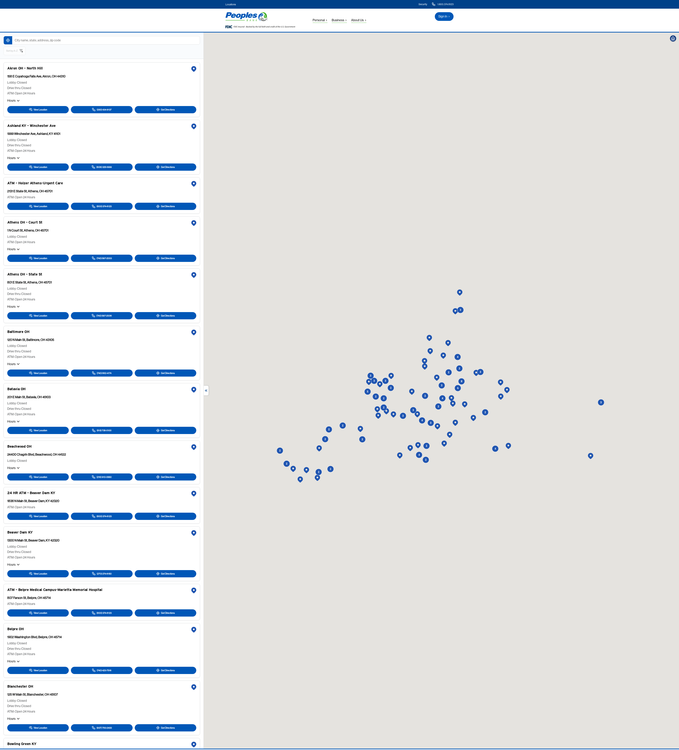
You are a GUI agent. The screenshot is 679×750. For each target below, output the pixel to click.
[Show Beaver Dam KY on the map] (193, 533)
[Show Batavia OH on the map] (193, 389)
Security (423, 4)
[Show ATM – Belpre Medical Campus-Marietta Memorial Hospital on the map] (193, 590)
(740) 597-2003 (104, 258)
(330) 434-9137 (104, 109)
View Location (40, 109)
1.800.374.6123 (445, 4)
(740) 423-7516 (104, 670)
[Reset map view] (673, 38)
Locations (230, 4)
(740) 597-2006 (104, 315)
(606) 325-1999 (104, 167)
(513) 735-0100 (104, 430)
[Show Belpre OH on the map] (193, 629)
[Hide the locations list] (206, 390)
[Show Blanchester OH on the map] (193, 687)
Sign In (442, 16)
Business (338, 20)
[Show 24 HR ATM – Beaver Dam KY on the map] (193, 493)
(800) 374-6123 (104, 206)
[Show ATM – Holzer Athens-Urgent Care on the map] (193, 184)
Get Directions (168, 109)
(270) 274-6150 (104, 573)
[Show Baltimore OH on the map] (193, 332)
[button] (424, 361)
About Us (357, 20)
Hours (11, 100)
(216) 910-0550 (104, 477)
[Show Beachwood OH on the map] (193, 447)
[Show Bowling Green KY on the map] (193, 744)
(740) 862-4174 (104, 373)
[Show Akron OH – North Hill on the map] (193, 69)
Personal (319, 20)
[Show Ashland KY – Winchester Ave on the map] (193, 126)
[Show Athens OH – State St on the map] (193, 275)
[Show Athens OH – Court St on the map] (193, 223)
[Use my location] (8, 40)
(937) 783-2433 (104, 727)
